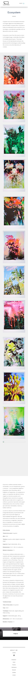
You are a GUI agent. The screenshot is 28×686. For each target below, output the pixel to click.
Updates (14, 672)
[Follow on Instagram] (14, 655)
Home (14, 662)
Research (14, 669)
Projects (14, 664)
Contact (14, 652)
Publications (14, 667)
